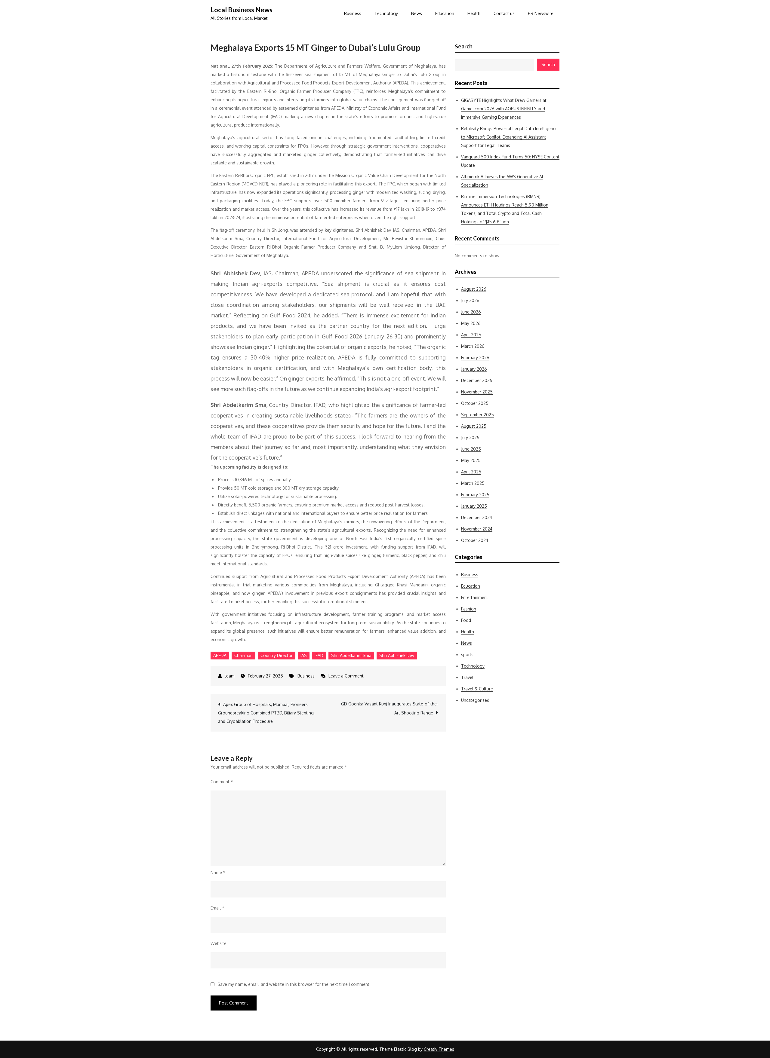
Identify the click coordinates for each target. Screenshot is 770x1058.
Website (218, 943)
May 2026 (471, 323)
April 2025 (471, 471)
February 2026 (475, 357)
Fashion (468, 608)
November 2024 (476, 528)
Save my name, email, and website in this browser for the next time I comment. (294, 984)
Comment (222, 781)
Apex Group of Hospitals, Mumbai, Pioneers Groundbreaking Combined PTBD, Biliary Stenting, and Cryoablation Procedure (266, 713)
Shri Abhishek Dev (396, 655)
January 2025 (474, 506)
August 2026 (473, 289)
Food (466, 620)
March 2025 (473, 483)
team (230, 675)
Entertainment (474, 597)
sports (467, 654)
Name (218, 872)
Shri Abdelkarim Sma (351, 655)
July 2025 (470, 437)
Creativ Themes (439, 1049)
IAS (303, 655)
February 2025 (475, 494)
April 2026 (471, 334)
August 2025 (473, 426)
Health (473, 13)
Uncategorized (475, 700)
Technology (386, 13)
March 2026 (473, 346)
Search (464, 46)
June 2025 (471, 448)
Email (217, 907)
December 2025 (476, 380)
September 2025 (477, 414)
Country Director (276, 655)
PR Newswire (540, 13)
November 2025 (477, 391)
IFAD (319, 655)
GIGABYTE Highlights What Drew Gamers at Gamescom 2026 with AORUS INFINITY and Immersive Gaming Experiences (504, 109)
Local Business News (242, 10)
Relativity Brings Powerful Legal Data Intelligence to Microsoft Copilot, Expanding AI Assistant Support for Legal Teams (509, 137)
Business (352, 13)
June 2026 (471, 311)
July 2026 (470, 300)
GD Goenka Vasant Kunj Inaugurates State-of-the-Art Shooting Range (389, 708)
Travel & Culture (477, 688)
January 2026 (474, 369)
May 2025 (471, 460)
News (416, 13)
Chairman (243, 655)
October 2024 (474, 540)
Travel (467, 677)
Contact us (504, 13)
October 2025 (474, 403)
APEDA (219, 655)
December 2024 (476, 517)
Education (444, 13)
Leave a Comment (346, 675)
